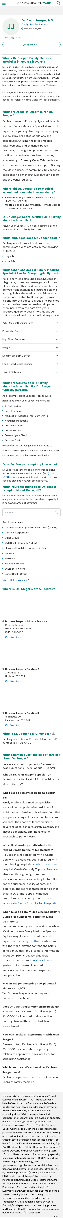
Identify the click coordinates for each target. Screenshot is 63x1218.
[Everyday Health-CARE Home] (31, 3)
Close (56, 1217)
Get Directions (13, 637)
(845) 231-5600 (31, 44)
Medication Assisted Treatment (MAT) (26, 415)
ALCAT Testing (13, 406)
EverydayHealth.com (30, 941)
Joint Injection (13, 411)
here (56, 315)
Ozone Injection (13, 430)
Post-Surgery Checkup (18, 435)
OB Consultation (14, 425)
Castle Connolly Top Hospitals (37, 903)
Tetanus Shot (12, 440)
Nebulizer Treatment (16, 420)
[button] (58, 3)
